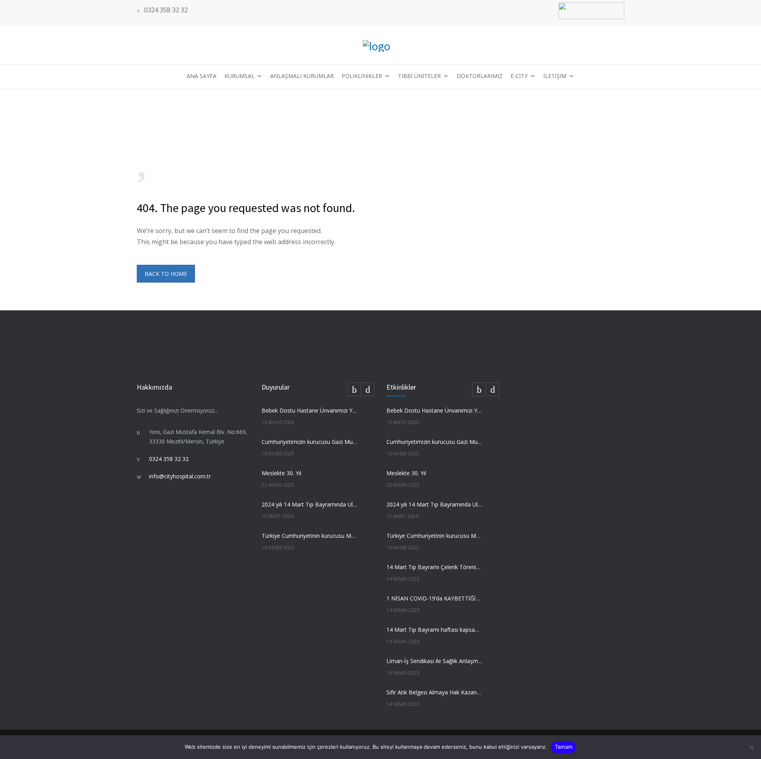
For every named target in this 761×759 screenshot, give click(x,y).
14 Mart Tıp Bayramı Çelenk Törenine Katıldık (434, 567)
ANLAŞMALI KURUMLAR (302, 76)
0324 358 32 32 (166, 10)
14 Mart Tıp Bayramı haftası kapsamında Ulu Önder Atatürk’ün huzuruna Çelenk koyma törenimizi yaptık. (434, 629)
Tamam (563, 747)
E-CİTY (519, 76)
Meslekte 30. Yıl (281, 473)
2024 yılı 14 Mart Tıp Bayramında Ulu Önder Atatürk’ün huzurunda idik (310, 504)
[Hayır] (751, 747)
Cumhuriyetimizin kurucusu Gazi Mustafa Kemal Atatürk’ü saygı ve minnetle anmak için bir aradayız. (310, 441)
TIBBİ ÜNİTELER (419, 76)
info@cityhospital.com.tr (180, 476)
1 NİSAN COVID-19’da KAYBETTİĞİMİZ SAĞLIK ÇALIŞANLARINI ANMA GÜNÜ (434, 598)
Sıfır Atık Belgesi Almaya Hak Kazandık (434, 692)
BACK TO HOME (166, 273)
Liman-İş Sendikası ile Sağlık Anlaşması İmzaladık (434, 661)
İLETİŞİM (554, 76)
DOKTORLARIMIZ (480, 76)
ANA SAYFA (201, 76)
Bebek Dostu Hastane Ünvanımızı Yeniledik (310, 410)
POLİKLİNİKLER (362, 76)
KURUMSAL (239, 76)
